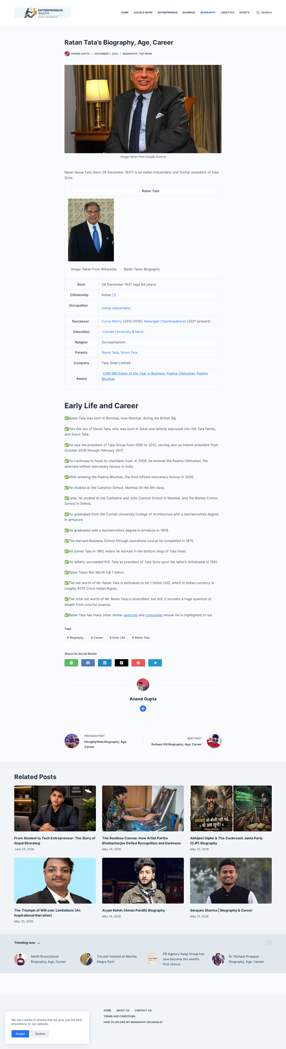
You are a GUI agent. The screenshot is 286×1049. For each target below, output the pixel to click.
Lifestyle (227, 12)
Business (189, 12)
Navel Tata (110, 352)
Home (125, 12)
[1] (114, 295)
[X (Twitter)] (121, 662)
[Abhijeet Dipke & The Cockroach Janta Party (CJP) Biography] (231, 808)
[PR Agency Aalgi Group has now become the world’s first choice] (152, 959)
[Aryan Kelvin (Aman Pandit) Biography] (143, 881)
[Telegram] (155, 662)
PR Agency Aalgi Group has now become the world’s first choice (184, 959)
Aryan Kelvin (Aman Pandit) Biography (133, 910)
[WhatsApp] (71, 662)
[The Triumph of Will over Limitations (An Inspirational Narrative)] (55, 881)
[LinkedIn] (105, 662)
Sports (244, 12)
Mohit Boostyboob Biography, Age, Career (48, 959)
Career (97, 637)
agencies (131, 615)
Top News (145, 53)
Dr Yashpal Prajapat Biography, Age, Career (246, 959)
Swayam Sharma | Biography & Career (221, 910)
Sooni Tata (129, 352)
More (139, 332)
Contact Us (143, 1010)
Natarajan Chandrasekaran (165, 321)
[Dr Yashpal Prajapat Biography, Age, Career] (218, 959)
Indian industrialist (116, 308)
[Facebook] (88, 662)
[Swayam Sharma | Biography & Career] (231, 881)
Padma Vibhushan (181, 373)
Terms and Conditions (119, 1016)
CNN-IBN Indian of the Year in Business (134, 373)
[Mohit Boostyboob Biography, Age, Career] (20, 959)
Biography (208, 12)
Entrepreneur (168, 12)
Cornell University (117, 332)
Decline (40, 1033)
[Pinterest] (138, 662)
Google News (143, 12)
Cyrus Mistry (112, 321)
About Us (123, 1010)
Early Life (117, 637)
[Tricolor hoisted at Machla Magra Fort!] (86, 959)
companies (154, 615)
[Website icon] (143, 708)
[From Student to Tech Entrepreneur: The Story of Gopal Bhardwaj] (55, 808)
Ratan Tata (141, 637)
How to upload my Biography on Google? (133, 1022)
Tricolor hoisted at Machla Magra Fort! (117, 959)
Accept (20, 1033)
